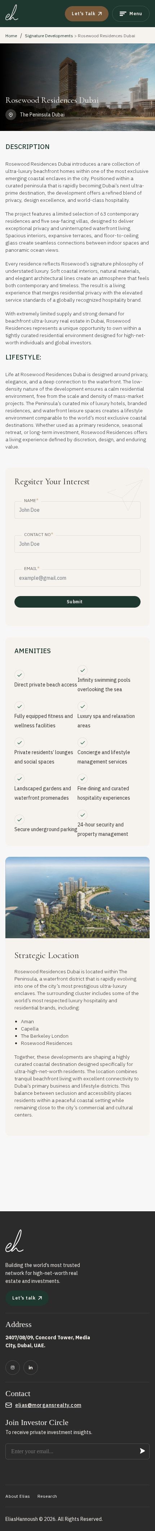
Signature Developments (49, 35)
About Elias (17, 1496)
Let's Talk (83, 13)
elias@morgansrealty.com (48, 1405)
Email (32, 568)
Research (47, 1496)
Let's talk (23, 1298)
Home (11, 35)
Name (31, 500)
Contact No (38, 534)
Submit (75, 601)
